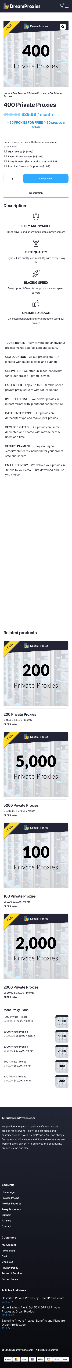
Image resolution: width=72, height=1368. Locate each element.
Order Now (45, 178)
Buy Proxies (19, 93)
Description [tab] (36, 192)
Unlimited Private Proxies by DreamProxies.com (33, 1298)
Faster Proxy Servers (25, 156)
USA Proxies (20, 151)
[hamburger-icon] (67, 6)
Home (6, 93)
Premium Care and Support (29, 166)
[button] (63, 27)
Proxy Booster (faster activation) (32, 161)
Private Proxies (37, 93)
